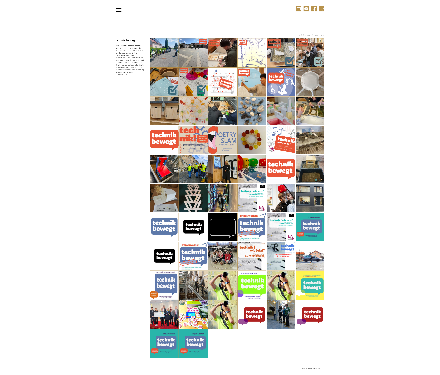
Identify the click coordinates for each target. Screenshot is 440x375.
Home (322, 35)
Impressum (303, 368)
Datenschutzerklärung (316, 368)
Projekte (315, 35)
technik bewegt (304, 35)
